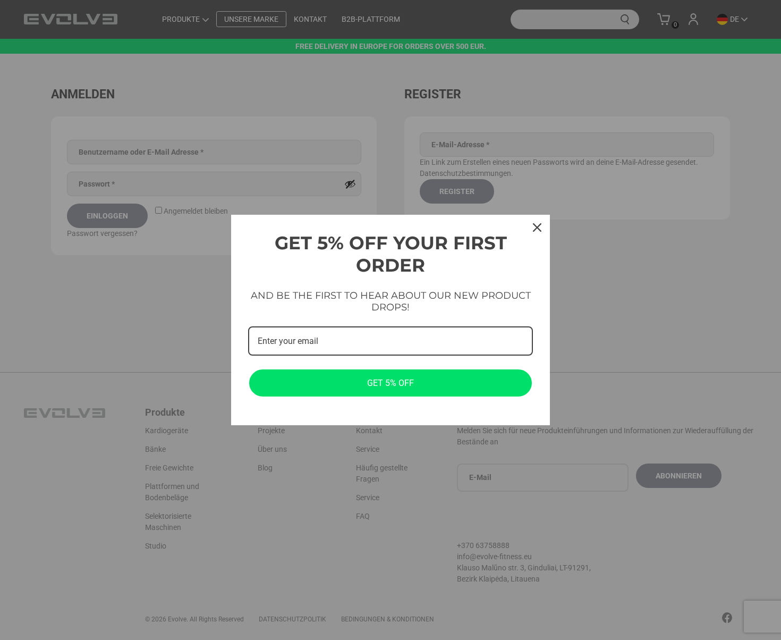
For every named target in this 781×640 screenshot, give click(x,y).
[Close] (537, 227)
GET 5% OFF (390, 383)
